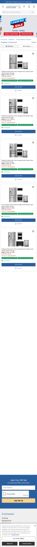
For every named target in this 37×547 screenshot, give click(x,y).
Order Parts (9, 2)
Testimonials (28, 2)
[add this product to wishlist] (33, 54)
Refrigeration (6, 521)
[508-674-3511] (29, 6)
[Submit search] (32, 12)
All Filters (10, 46)
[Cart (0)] (34, 6)
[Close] (35, 526)
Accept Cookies (26, 543)
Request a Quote (18, 2)
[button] (3, 6)
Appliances (11, 39)
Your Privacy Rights (18, 538)
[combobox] (27, 46)
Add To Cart (18, 87)
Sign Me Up (18, 500)
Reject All (9, 543)
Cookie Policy (15, 534)
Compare (19, 90)
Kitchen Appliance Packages (23, 39)
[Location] (24, 6)
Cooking (5, 518)
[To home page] (13, 7)
